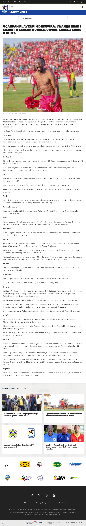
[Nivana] (76, 464)
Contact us (52, 503)
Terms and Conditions (24, 503)
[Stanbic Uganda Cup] (24, 478)
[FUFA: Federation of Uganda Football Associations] (5, 9)
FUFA (5, 2)
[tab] (9, 388)
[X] (74, 2)
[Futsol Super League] (72, 478)
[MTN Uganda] (27, 464)
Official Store (18, 2)
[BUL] (59, 464)
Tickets (10, 2)
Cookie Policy (64, 503)
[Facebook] (71, 2)
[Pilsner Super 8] (56, 478)
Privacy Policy (41, 503)
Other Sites (28, 2)
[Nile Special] (43, 464)
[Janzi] (10, 464)
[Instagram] (78, 2)
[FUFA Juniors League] (40, 478)
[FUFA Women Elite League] (8, 478)
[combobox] (43, 18)
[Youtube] (81, 2)
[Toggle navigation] (11, 7)
